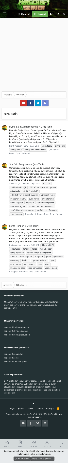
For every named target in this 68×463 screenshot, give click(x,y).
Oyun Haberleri (23, 153)
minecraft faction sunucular (16, 327)
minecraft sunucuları (13, 354)
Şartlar (21, 408)
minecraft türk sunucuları (15, 361)
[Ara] (64, 14)
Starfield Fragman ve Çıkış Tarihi (26, 164)
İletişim (12, 408)
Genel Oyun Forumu (53, 214)
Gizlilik (30, 408)
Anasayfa (50, 408)
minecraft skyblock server (16, 331)
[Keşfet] (57, 14)
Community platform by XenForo (32, 414)
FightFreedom (15, 146)
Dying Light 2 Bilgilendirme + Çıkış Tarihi (30, 126)
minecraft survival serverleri (17, 334)
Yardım (39, 408)
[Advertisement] (34, 54)
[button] (4, 14)
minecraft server (11, 358)
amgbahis (37, 417)
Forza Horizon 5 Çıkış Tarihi (23, 225)
